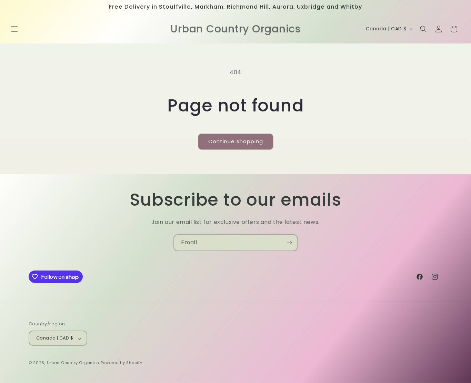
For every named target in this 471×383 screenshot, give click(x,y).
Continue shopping (235, 141)
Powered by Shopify (121, 363)
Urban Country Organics (74, 363)
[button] (14, 29)
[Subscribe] (289, 242)
